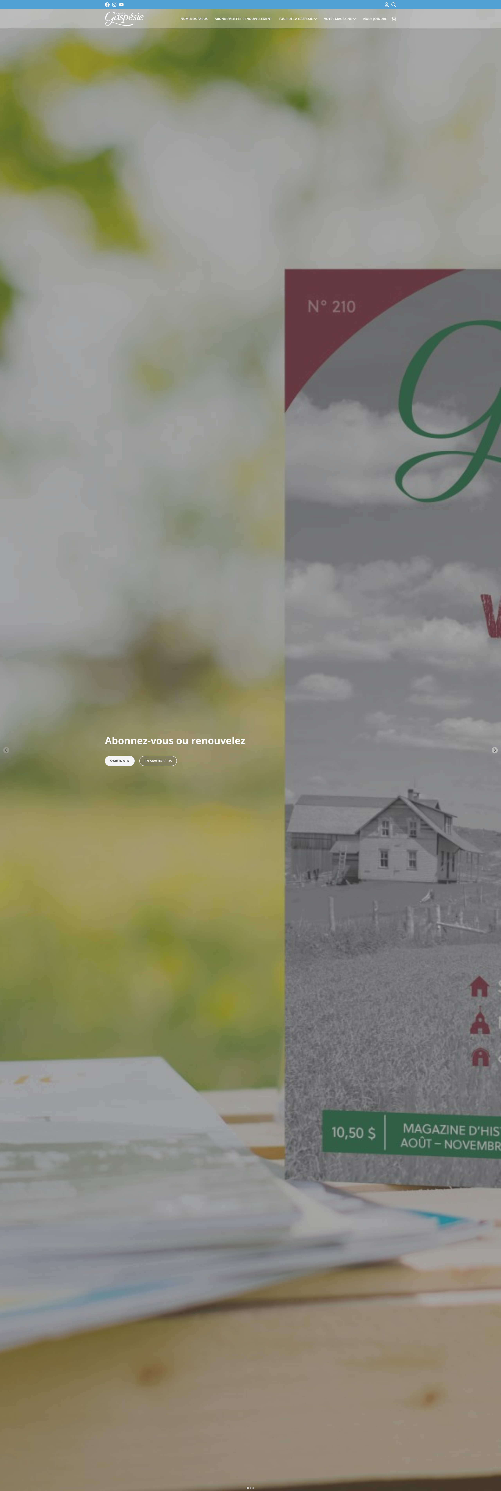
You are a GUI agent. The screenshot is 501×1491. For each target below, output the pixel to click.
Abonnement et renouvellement (243, 19)
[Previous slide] (6, 750)
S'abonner (120, 761)
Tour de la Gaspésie (296, 19)
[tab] (248, 1488)
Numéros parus (194, 19)
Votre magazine (338, 19)
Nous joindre (375, 19)
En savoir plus (158, 761)
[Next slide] (495, 750)
